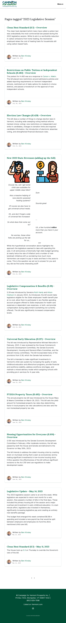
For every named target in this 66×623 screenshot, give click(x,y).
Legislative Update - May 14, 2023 (25, 491)
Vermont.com (37, 604)
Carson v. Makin (49, 76)
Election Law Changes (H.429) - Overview (29, 115)
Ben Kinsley (26, 56)
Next (34, 578)
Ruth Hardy (38, 292)
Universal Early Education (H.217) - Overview (31, 339)
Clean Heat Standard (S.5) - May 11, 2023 (28, 546)
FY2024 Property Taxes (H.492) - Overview (30, 394)
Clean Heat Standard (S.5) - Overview (27, 27)
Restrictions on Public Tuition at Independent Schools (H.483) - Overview (32, 71)
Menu (59, 4)
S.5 (24, 550)
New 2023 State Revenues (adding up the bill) (31, 158)
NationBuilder (36, 615)
